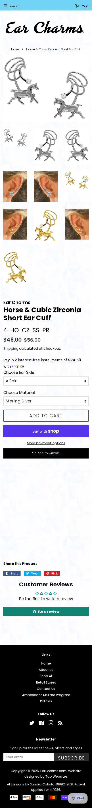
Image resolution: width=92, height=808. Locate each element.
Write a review (46, 611)
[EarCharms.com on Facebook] (41, 724)
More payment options (46, 443)
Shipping (10, 348)
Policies (46, 701)
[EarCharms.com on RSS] (60, 724)
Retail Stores (46, 682)
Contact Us (46, 688)
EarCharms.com (53, 771)
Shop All (46, 676)
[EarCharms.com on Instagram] (50, 724)
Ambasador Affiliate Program (46, 695)
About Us (46, 669)
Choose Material (19, 392)
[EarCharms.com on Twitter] (31, 724)
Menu (13, 6)
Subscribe (71, 758)
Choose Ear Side (18, 372)
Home (14, 49)
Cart (85, 6)
